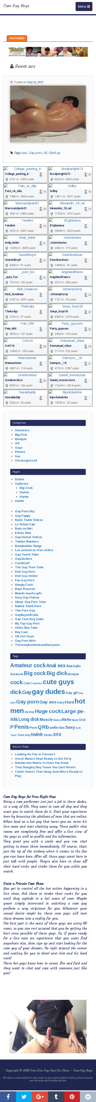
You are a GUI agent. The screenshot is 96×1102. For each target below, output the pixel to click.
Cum (26, 683)
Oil (45, 153)
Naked (57, 720)
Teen (13, 735)
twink (37, 734)
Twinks (47, 735)
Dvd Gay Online (26, 576)
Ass (24, 153)
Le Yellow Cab (25, 524)
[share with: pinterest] (72, 1096)
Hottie (29, 712)
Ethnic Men (23, 533)
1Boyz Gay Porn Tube (30, 602)
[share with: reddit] (88, 1096)
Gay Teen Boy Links (29, 619)
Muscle (46, 719)
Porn (33, 727)
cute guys (58, 682)
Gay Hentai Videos (28, 537)
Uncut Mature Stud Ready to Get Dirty (43, 758)
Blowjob (20, 439)
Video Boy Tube (26, 627)
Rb (45, 727)
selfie (53, 727)
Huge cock (48, 711)
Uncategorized (26, 460)
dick (15, 692)
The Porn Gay (25, 610)
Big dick (56, 673)
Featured (16, 38)
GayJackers (23, 558)
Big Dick (21, 434)
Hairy (61, 702)
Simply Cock (24, 584)
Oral (82, 720)
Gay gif (71, 693)
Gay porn (35, 153)
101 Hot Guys (24, 636)
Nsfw (66, 719)
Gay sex (47, 702)
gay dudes (48, 691)
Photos (20, 452)
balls (77, 666)
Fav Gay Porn (24, 580)
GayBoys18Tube (26, 615)
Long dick (28, 719)
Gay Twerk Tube (26, 554)
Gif (17, 443)
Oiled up (54, 153)
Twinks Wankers (26, 541)
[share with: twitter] (24, 1096)
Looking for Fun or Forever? (35, 754)
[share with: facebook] (8, 1096)
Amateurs (22, 430)
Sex (17, 456)
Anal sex (56, 665)
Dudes (19, 479)
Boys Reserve (25, 589)
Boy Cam (21, 632)
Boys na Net (23, 528)
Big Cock (26, 488)
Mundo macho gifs (28, 593)
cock (16, 682)
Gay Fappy (22, 515)
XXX (57, 734)
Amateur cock (27, 665)
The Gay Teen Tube (29, 567)
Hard (69, 702)
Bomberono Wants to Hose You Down (42, 763)
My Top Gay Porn (27, 623)
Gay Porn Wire (25, 640)
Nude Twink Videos (29, 520)
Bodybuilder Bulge (28, 546)
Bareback (16, 674)
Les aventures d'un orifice (34, 550)
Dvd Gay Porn (25, 571)
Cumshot (36, 683)
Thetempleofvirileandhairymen (37, 645)
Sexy (70, 727)
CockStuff (22, 563)
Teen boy (24, 735)
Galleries (21, 483)
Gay (26, 692)
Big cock (35, 673)
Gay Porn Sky (24, 511)
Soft (78, 727)
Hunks (24, 496)
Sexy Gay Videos (27, 597)
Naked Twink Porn (28, 606)
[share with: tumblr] (56, 1096)
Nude (75, 720)
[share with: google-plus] (40, 1096)
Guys (18, 447)
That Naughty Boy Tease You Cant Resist (45, 767)
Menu (85, 6)
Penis (21, 727)
